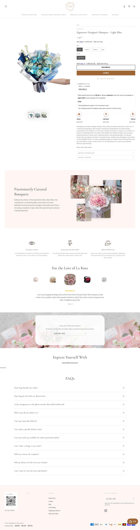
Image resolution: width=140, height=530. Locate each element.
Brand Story (52, 498)
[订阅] (86, 333)
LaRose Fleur (80, 29)
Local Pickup (52, 507)
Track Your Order (53, 514)
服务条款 (30, 526)
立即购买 (106, 73)
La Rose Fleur (12, 523)
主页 (78, 25)
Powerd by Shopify (9, 526)
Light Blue (81, 58)
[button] (5, 6)
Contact (51, 501)
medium (95, 49)
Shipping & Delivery (54, 511)
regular (87, 49)
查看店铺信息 (83, 89)
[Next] (108, 279)
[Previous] (31, 279)
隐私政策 (23, 526)
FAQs (50, 504)
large (102, 49)
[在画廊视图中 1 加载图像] (31, 115)
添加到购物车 (106, 67)
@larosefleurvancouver (70, 363)
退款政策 (17, 526)
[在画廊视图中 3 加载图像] (44, 115)
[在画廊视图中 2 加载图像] (37, 115)
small (79, 49)
